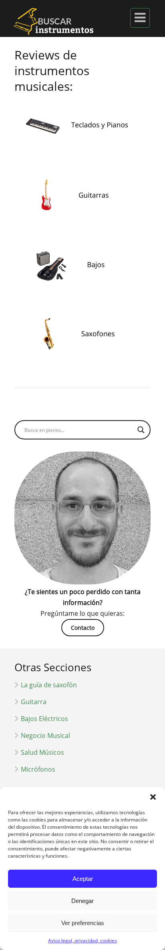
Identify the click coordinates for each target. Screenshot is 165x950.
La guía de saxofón (49, 684)
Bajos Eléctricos (44, 718)
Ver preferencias (82, 922)
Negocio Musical (45, 735)
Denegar (82, 900)
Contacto (83, 627)
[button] (153, 797)
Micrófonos (38, 769)
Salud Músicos (42, 752)
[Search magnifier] (141, 429)
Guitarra (33, 701)
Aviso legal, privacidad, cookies (82, 940)
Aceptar (82, 878)
